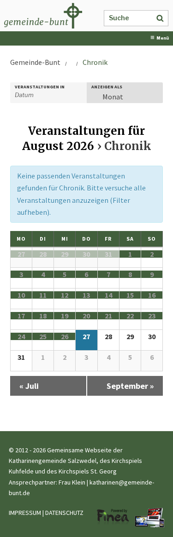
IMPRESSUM (25, 512)
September (130, 386)
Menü (162, 38)
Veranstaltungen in (40, 87)
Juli (29, 386)
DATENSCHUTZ (64, 512)
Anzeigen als (106, 87)
